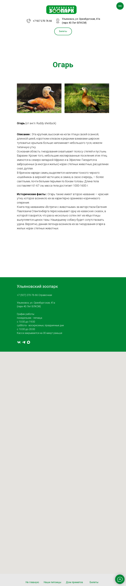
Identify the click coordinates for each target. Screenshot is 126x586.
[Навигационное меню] (120, 6)
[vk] (19, 342)
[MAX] (28, 342)
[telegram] (24, 342)
